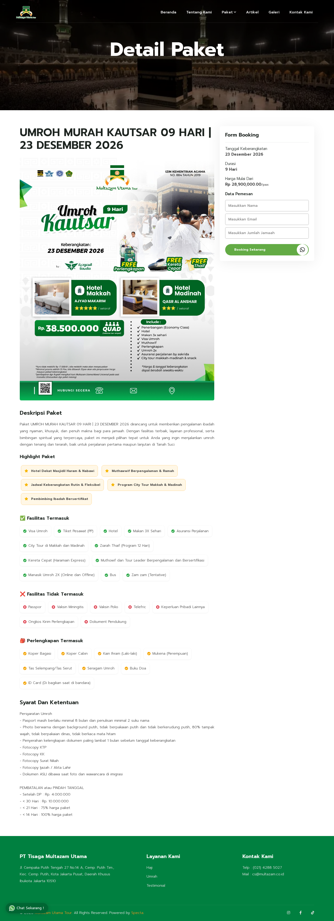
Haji (149, 867)
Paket (227, 12)
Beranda (168, 12)
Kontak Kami (301, 12)
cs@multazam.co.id (268, 874)
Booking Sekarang (249, 249)
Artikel (252, 12)
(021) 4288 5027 (267, 867)
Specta (137, 913)
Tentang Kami (199, 12)
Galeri (274, 12)
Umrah (152, 876)
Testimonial (156, 885)
